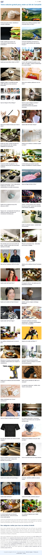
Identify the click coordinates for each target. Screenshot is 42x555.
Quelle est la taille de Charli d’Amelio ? (10, 302)
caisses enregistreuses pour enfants (19, 539)
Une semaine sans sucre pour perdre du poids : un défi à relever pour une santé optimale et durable (10, 245)
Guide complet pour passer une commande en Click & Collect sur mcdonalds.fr (8, 43)
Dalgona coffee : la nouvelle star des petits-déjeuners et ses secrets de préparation (9, 84)
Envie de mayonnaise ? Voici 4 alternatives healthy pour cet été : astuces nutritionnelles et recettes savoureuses (10, 186)
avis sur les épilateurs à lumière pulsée (17, 542)
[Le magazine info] (2, 1)
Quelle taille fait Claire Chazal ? (29, 124)
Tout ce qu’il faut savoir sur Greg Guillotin (31, 457)
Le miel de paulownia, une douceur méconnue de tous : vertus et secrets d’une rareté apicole (9, 515)
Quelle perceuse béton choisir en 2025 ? (10, 62)
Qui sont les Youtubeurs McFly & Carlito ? (10, 264)
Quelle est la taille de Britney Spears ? (31, 496)
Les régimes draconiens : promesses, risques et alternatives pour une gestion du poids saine (31, 420)
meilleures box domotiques (10, 544)
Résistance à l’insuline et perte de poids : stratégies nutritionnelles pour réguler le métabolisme (10, 361)
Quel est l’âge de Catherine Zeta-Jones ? (10, 418)
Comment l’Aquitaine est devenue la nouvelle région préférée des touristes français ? (31, 43)
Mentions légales (29, 552)
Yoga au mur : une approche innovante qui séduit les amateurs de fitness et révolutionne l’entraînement (10, 212)
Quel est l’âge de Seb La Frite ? (29, 184)
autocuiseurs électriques (16, 543)
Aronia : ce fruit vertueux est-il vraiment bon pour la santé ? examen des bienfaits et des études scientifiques (31, 206)
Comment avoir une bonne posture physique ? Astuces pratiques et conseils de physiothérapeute (31, 361)
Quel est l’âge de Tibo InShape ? (8, 102)
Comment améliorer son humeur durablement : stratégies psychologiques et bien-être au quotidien (31, 322)
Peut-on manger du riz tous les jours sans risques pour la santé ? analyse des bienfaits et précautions (10, 459)
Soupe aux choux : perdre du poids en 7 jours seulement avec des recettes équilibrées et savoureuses (10, 145)
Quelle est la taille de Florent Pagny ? (9, 478)
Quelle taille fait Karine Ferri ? (8, 283)
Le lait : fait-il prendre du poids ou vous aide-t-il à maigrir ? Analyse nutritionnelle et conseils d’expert (31, 63)
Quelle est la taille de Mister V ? (29, 341)
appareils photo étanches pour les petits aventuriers (21, 538)
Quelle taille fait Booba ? (6, 496)
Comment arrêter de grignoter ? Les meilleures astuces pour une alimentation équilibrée (10, 165)
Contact (24, 553)
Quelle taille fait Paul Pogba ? (8, 321)
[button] (36, 1)
